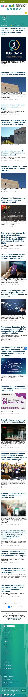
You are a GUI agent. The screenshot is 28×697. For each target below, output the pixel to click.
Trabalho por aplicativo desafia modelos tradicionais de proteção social (13, 495)
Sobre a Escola (6, 644)
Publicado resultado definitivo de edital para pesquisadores (13, 73)
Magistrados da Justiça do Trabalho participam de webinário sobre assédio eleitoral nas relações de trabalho (13, 330)
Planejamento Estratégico (8, 653)
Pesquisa (6, 675)
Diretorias (5, 647)
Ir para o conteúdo (4, 17)
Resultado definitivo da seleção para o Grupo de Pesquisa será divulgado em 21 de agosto (14, 122)
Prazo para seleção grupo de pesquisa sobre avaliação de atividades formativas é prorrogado (13, 588)
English (5, 23)
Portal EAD (19, 25)
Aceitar (23, 690)
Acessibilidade (4, 25)
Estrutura (5, 646)
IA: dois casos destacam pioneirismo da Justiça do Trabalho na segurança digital (13, 256)
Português (22, 23)
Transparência (6, 652)
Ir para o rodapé (5, 21)
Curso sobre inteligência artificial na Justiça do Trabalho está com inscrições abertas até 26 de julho (14, 294)
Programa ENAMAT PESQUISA (9, 676)
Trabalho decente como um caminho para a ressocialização (13, 421)
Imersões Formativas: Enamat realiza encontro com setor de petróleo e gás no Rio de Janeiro (13, 31)
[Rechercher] (26, 13)
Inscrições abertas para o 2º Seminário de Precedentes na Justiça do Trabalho (13, 153)
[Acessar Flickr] (14, 9)
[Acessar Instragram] (8, 9)
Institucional (6, 643)
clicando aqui (18, 691)
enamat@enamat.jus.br (15, 618)
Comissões (5, 649)
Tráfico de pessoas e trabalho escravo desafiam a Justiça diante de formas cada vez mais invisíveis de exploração (14, 457)
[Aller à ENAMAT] (14, 5)
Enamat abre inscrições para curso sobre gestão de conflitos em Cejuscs (13, 570)
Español (14, 23)
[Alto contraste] (17, 9)
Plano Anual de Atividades (8, 668)
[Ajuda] (20, 9)
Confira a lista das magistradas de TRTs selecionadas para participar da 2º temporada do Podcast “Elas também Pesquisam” (14, 535)
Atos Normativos (6, 650)
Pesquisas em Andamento (8, 682)
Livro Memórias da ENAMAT (8, 679)
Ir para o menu (5, 19)
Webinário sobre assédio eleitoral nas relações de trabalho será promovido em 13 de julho (14, 554)
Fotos (5, 655)
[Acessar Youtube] (11, 9)
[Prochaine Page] (21, 607)
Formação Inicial (6, 662)
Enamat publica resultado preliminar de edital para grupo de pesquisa (14, 168)
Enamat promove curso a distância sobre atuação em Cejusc (13, 107)
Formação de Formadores (8, 665)
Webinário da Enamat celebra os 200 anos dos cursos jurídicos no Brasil (13, 200)
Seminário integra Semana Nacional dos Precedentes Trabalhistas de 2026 (13, 388)
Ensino (5, 660)
